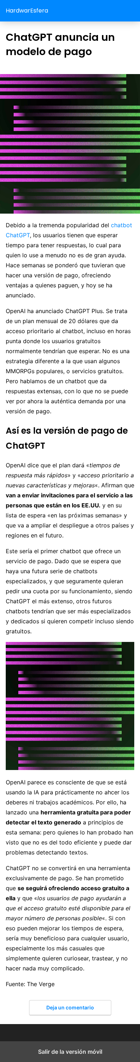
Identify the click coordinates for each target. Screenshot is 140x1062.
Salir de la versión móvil (70, 1051)
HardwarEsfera (27, 10)
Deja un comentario (70, 1007)
